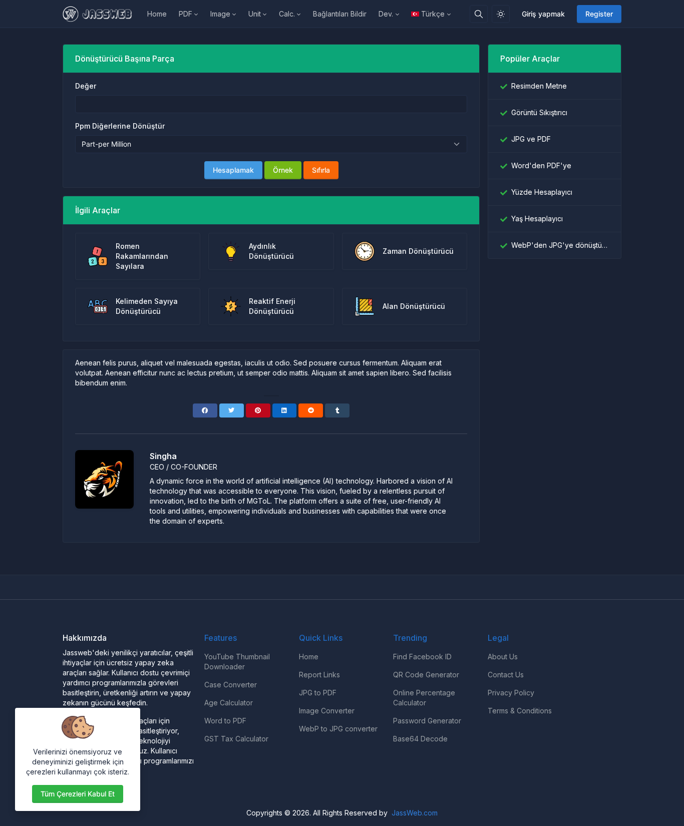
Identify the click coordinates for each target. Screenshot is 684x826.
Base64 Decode (420, 738)
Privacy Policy (511, 692)
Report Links (319, 674)
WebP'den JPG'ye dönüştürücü (560, 245)
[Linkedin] (284, 410)
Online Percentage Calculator (424, 697)
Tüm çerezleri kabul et (78, 793)
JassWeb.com (415, 812)
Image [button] (220, 14)
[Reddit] (310, 410)
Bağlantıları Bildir (340, 14)
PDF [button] (185, 14)
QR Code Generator (426, 674)
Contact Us (506, 674)
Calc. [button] (287, 14)
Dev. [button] (386, 14)
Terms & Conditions (520, 710)
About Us (503, 656)
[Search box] (479, 14)
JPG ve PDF (531, 139)
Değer (85, 86)
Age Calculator (228, 702)
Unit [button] (254, 14)
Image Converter (327, 710)
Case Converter (230, 684)
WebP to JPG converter (338, 728)
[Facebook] (205, 410)
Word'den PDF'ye (541, 165)
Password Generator (427, 720)
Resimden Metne (539, 86)
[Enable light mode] (501, 14)
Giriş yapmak (543, 14)
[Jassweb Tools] (102, 14)
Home (157, 14)
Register (599, 14)
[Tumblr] (337, 410)
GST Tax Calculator (236, 738)
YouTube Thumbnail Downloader (237, 661)
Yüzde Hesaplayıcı (541, 192)
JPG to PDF (317, 692)
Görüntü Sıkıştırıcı (539, 112)
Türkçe (433, 14)
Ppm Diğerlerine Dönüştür (120, 126)
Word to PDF (225, 720)
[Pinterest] (258, 410)
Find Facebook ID (422, 656)
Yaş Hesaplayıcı (537, 218)
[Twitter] (231, 410)
